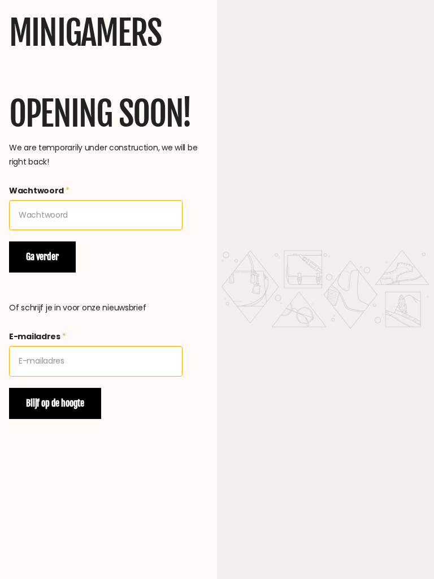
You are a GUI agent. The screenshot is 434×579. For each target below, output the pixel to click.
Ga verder (42, 256)
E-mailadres (37, 336)
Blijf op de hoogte (55, 403)
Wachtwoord (39, 190)
